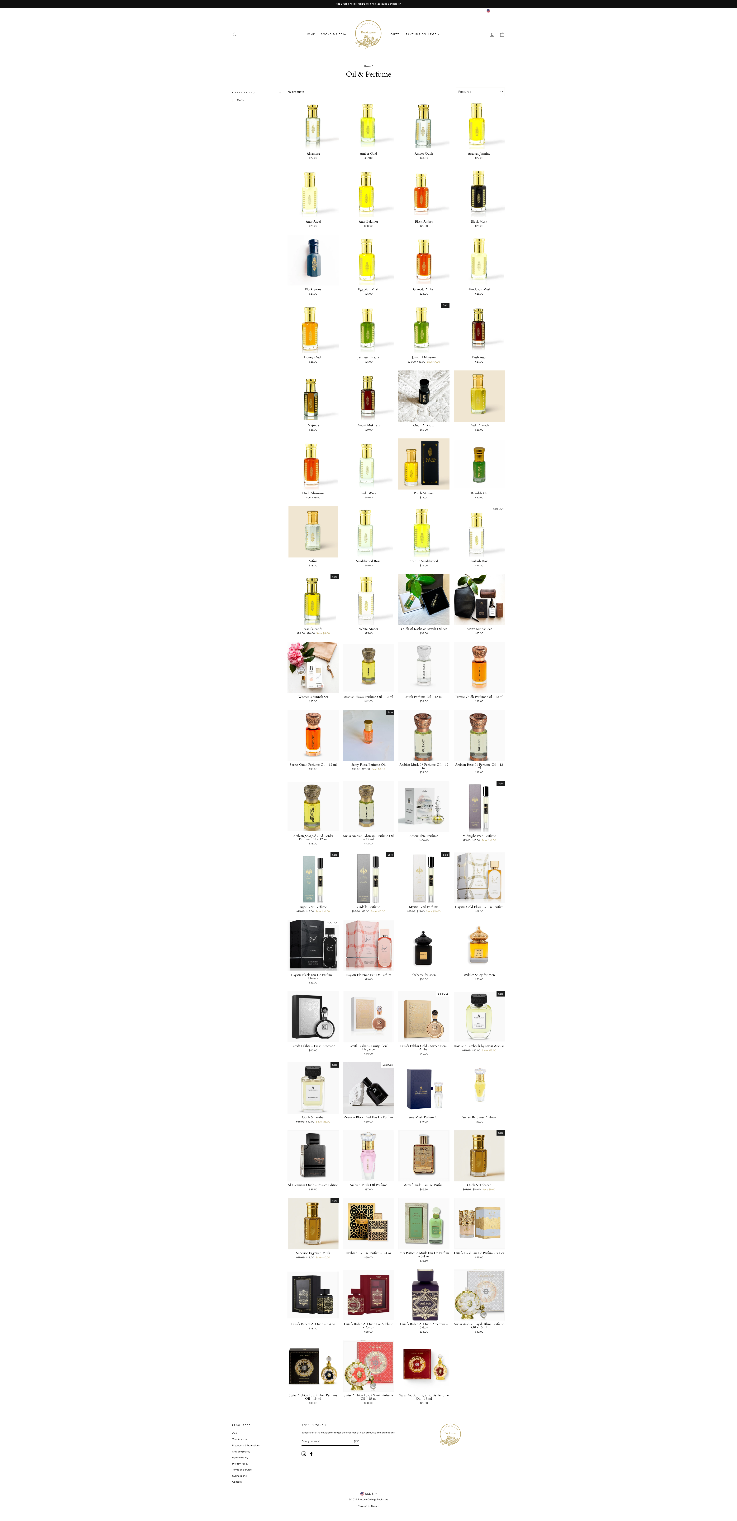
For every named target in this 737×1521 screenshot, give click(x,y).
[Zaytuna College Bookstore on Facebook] (311, 1453)
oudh (240, 100)
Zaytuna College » (423, 34)
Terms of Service (242, 1469)
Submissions (239, 1475)
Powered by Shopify (369, 1506)
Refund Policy (240, 1457)
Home (310, 34)
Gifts (395, 34)
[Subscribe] (356, 1441)
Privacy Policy (240, 1463)
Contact (237, 1481)
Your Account (240, 1439)
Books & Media (333, 34)
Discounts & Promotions (246, 1445)
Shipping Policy (241, 1451)
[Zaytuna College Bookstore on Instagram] (304, 1453)
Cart (234, 1433)
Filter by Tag (243, 92)
